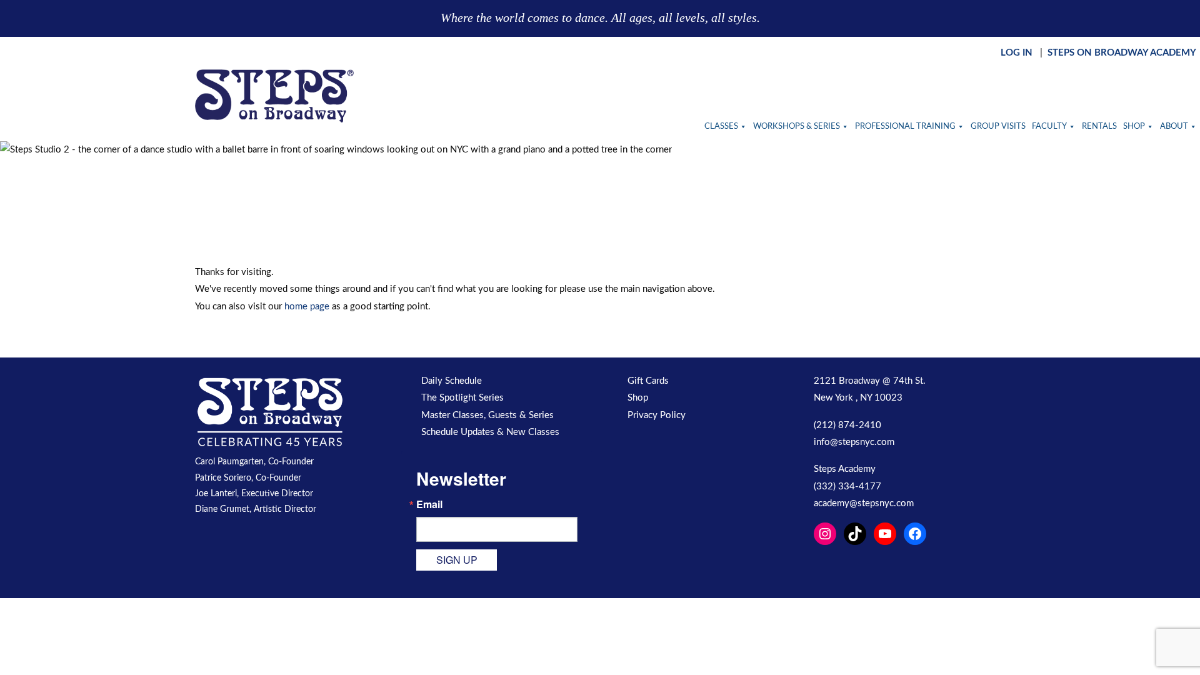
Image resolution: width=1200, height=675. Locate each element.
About (1174, 126)
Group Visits (998, 126)
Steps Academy (845, 469)
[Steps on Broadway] (274, 96)
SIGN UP (457, 559)
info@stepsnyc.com (854, 442)
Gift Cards (648, 381)
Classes (721, 126)
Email (429, 504)
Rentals (1099, 126)
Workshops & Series (796, 126)
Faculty (1049, 126)
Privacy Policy (657, 415)
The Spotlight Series (462, 397)
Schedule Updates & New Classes (490, 432)
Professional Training (905, 126)
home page (306, 306)
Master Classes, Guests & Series (487, 415)
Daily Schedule (451, 381)
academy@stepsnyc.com (864, 503)
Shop (1134, 126)
